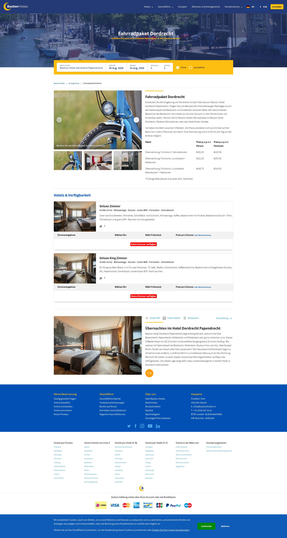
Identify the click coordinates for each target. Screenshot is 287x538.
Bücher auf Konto (108, 406)
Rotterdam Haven (182, 462)
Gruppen (182, 6)
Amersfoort (88, 451)
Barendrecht (89, 466)
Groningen (58, 455)
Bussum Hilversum (91, 478)
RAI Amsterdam (181, 458)
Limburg (57, 462)
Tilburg (148, 462)
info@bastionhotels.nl (204, 406)
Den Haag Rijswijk (91, 482)
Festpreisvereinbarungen (112, 402)
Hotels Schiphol (181, 447)
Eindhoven (119, 451)
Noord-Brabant (59, 466)
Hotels (147, 6)
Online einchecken (63, 406)
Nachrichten (151, 402)
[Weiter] (136, 120)
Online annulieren (63, 410)
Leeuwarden (119, 478)
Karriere (149, 410)
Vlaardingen (149, 470)
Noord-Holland (59, 470)
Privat (183, 67)
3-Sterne (149, 341)
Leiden (117, 474)
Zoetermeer (149, 474)
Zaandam (148, 478)
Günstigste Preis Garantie (157, 418)
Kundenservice (232, 6)
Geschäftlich (164, 6)
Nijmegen (149, 447)
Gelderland (58, 451)
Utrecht (56, 474)
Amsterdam (88, 458)
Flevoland (57, 458)
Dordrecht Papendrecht (123, 447)
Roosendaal (149, 455)
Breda (86, 470)
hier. (206, 121)
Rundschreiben (153, 406)
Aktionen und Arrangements (206, 6)
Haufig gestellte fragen (65, 398)
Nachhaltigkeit (152, 414)
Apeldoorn (88, 462)
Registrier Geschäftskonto (112, 414)
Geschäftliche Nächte (110, 398)
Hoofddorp (119, 470)
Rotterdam (149, 458)
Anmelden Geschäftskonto (113, 410)
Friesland (57, 447)
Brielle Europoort (90, 474)
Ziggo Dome (180, 466)
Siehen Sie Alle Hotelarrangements (219, 451)
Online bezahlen (62, 402)
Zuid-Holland (59, 478)
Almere (87, 447)
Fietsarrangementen (214, 447)
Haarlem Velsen (120, 462)
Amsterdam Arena (182, 451)
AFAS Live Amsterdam (184, 455)
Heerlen (118, 466)
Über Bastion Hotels (155, 398)
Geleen (117, 455)
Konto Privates (61, 414)
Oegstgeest (149, 451)
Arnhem (87, 455)
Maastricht (119, 482)
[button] (277, 6)
